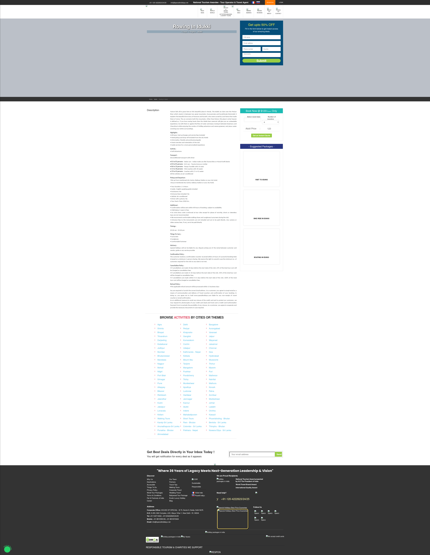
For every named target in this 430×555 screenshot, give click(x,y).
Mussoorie (213, 359)
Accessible (151, 484)
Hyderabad (214, 355)
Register (270, 2)
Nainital (212, 379)
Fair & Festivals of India (155, 498)
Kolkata (186, 355)
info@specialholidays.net (179, 2)
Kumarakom (188, 340)
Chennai (212, 347)
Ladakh (212, 406)
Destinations (151, 482)
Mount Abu (188, 359)
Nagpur (160, 363)
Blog (171, 501)
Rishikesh (161, 394)
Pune (159, 383)
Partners (172, 482)
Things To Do (152, 487)
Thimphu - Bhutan (217, 426)
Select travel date (253, 117)
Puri (211, 371)
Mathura (212, 383)
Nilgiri (159, 371)
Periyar (186, 328)
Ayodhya (187, 387)
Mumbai (161, 351)
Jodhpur (161, 347)
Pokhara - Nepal (190, 430)
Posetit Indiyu (200, 495)
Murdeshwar (188, 383)
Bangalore (213, 324)
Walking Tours (163, 418)
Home (150, 99)
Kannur (186, 402)
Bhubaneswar (163, 355)
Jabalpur (161, 406)
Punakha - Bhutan (165, 430)
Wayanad (213, 340)
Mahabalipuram (190, 414)
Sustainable (196, 483)
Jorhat (212, 402)
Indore (186, 410)
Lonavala (161, 410)
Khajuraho (187, 332)
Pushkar (187, 371)
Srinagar (161, 379)
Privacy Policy (152, 490)
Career (149, 501)
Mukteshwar (214, 398)
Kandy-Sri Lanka (164, 422)
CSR (196, 479)
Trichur (212, 363)
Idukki (155, 99)
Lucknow (187, 391)
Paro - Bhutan (189, 422)
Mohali (160, 367)
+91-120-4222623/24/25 (157, 2)
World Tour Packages (155, 492)
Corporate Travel (175, 490)
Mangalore (188, 367)
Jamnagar (187, 398)
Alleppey (161, 387)
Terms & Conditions (154, 495)
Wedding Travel (175, 492)
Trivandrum (162, 336)
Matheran (213, 375)
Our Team (173, 479)
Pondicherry (188, 375)
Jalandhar (161, 398)
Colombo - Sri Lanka (192, 426)
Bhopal (160, 332)
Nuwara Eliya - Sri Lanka (220, 430)
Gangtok (187, 336)
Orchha (212, 410)
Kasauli (212, 414)
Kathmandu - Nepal (192, 351)
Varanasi (213, 332)
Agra (159, 324)
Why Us (150, 479)
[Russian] (258, 2)
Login (281, 2)
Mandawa (161, 359)
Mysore (212, 367)
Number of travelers (271, 118)
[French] (253, 2)
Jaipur (211, 336)
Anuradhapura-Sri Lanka (168, 426)
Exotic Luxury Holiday (177, 498)
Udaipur (186, 347)
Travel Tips (173, 484)
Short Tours (188, 418)
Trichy (185, 379)
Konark (212, 387)
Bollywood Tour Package (178, 495)
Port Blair (161, 375)
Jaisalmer (213, 344)
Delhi (185, 324)
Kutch (160, 402)
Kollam (160, 414)
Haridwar (187, 394)
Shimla (160, 328)
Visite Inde (199, 492)
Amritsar (212, 394)
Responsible (196, 486)
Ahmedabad (162, 434)
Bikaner (160, 391)
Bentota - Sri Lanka (217, 422)
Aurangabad (214, 328)
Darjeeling (162, 340)
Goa (211, 351)
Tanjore (186, 363)
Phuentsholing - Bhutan (219, 418)
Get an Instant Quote (261, 135)
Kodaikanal (162, 344)
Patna (211, 391)
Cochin (186, 344)
